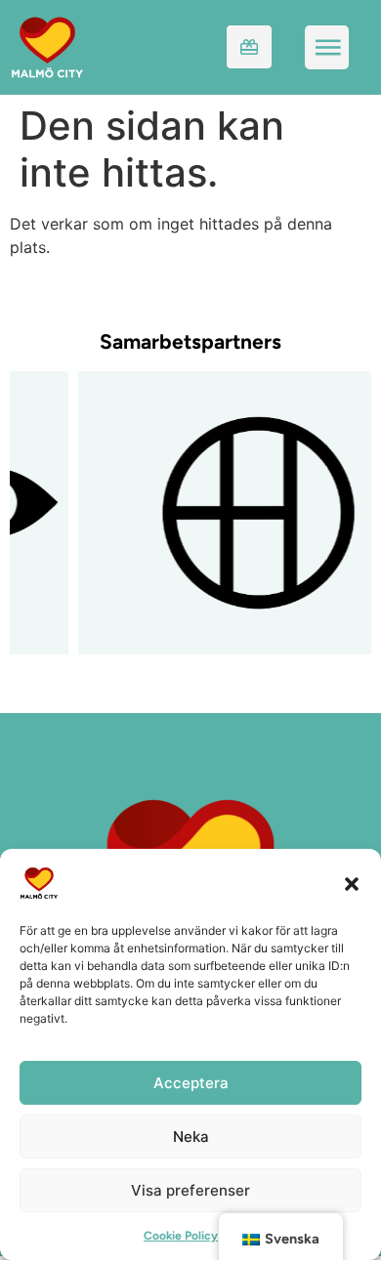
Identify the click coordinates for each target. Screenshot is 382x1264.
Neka (191, 1136)
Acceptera (191, 1083)
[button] (351, 883)
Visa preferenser (190, 1190)
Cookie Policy (181, 1236)
